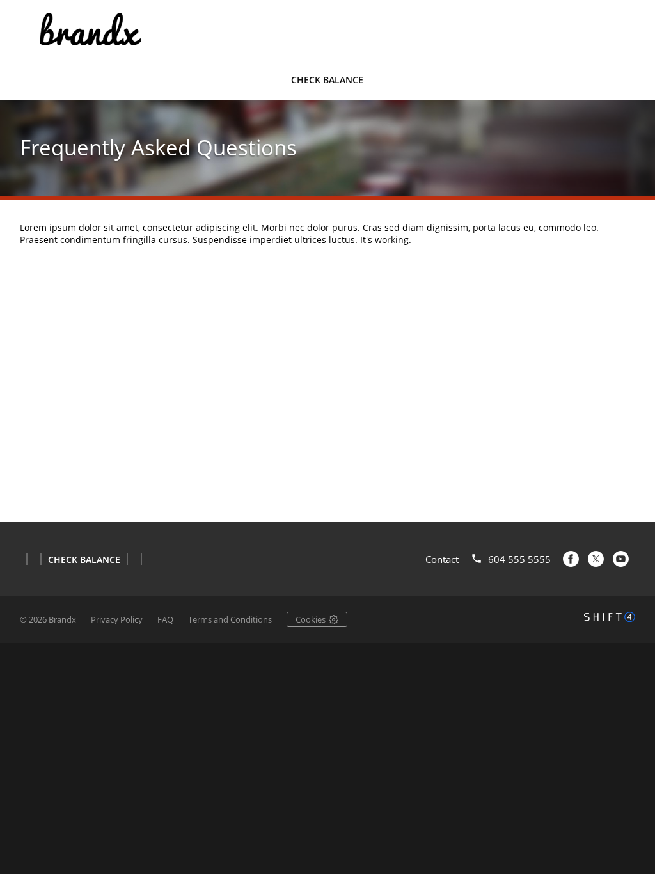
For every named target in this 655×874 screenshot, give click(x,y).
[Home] (90, 29)
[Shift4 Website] (609, 617)
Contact (442, 559)
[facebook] (571, 559)
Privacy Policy (117, 619)
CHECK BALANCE (327, 80)
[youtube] (621, 559)
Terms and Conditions (230, 619)
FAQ (165, 619)
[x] (596, 559)
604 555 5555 (519, 559)
